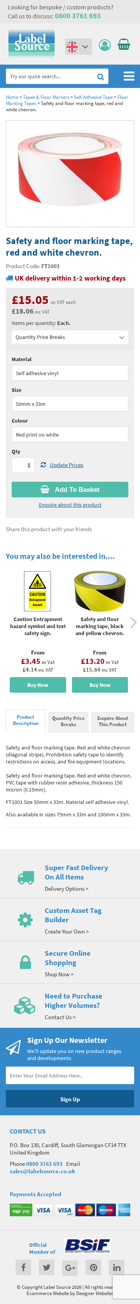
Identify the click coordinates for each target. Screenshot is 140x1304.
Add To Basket (76, 489)
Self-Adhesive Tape (93, 97)
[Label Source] (31, 56)
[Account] (107, 45)
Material (22, 359)
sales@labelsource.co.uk (42, 1171)
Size (16, 389)
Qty (16, 451)
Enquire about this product (70, 504)
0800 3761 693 (78, 15)
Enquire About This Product (112, 721)
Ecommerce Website (47, 1293)
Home (12, 97)
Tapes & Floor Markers (46, 97)
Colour (20, 420)
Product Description (25, 720)
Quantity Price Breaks (40, 336)
